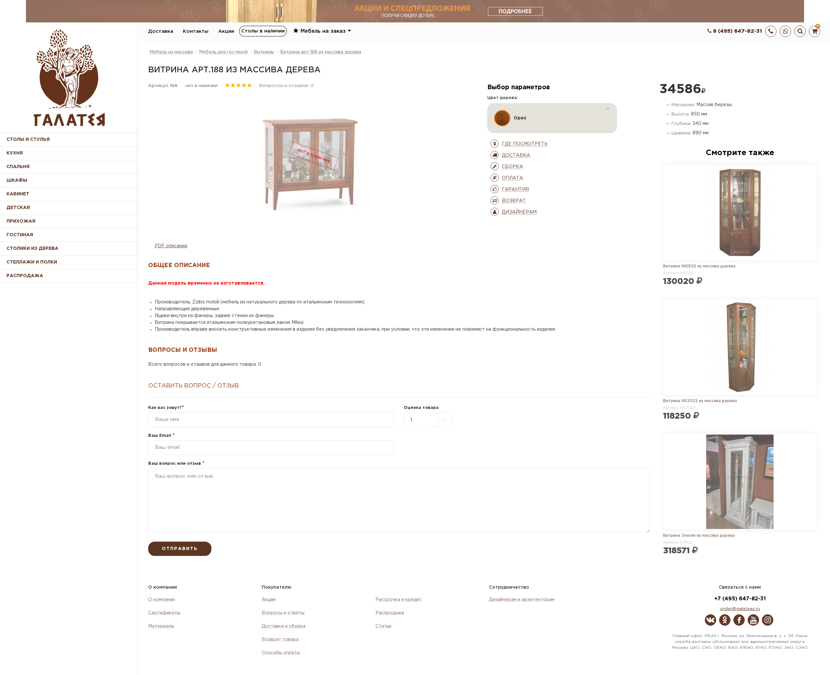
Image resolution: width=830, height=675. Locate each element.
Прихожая (20, 221)
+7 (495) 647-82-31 (740, 598)
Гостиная (19, 235)
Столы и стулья (28, 139)
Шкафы (16, 180)
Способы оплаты (281, 653)
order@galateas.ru (740, 609)
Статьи (383, 626)
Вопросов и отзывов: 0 (286, 86)
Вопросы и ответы (283, 613)
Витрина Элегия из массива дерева (699, 535)
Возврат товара (280, 640)
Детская (18, 208)
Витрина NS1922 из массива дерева (699, 266)
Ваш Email (161, 435)
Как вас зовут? (166, 407)
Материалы (161, 626)
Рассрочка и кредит (398, 600)
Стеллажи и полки (31, 262)
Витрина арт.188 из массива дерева (320, 52)
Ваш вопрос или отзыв (176, 463)
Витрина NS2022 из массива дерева (700, 401)
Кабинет (17, 194)
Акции (226, 31)
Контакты (195, 31)
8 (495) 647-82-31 (737, 31)
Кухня (14, 153)
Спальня (18, 167)
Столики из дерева (32, 249)
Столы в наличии (263, 31)
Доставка (160, 31)
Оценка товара (421, 408)
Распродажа (389, 613)
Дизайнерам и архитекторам (521, 600)
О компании (161, 600)
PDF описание (171, 246)
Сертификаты (164, 613)
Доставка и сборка (283, 626)
